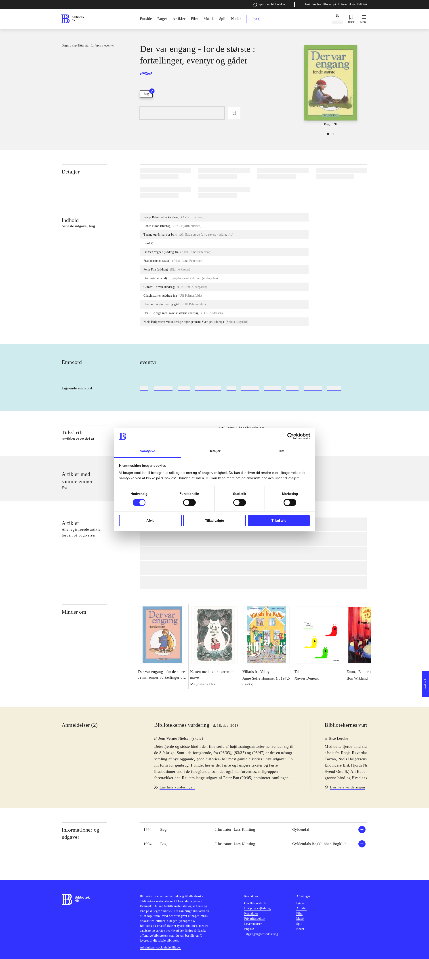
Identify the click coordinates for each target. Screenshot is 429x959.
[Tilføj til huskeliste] (234, 113)
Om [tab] (281, 451)
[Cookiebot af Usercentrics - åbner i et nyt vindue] (290, 436)
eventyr (148, 362)
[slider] (330, 86)
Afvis (150, 520)
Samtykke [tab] (147, 451)
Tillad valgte (214, 520)
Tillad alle (278, 520)
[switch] (189, 502)
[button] (253, 829)
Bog (146, 93)
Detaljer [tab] (214, 451)
